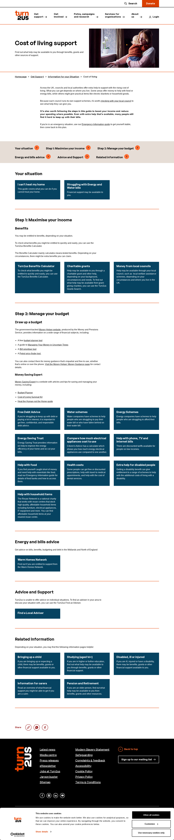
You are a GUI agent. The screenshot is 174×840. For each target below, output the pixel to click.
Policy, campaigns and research (84, 15)
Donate (150, 3)
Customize (150, 824)
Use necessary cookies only (151, 833)
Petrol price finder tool (30, 353)
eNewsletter (48, 766)
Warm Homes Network (32, 559)
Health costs (75, 465)
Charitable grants (78, 266)
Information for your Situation (63, 76)
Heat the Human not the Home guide (35, 401)
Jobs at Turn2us (50, 771)
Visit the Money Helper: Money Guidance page (67, 364)
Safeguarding (84, 755)
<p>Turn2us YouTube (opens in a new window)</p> (62, 795)
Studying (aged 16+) (80, 657)
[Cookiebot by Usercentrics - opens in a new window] (17, 835)
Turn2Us (22, 15)
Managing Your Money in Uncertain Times (48, 345)
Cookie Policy (83, 771)
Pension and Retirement (83, 683)
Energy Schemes (127, 412)
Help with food (27, 465)
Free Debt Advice (29, 412)
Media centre (48, 755)
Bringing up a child (29, 657)
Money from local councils (133, 266)
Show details (42, 831)
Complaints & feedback (90, 760)
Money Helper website (50, 329)
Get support (38, 15)
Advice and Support (70, 157)
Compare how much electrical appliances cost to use (86, 440)
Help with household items (35, 494)
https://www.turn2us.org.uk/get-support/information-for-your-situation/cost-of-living (28, 727)
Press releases (49, 760)
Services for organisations (113, 15)
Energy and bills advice (30, 157)
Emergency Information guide (96, 124)
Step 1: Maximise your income (65, 148)
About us (135, 15)
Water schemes (77, 412)
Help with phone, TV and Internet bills (132, 440)
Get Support (37, 76)
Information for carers (32, 683)
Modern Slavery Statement (92, 749)
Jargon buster (49, 776)
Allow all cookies (151, 815)
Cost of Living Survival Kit (30, 397)
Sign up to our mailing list (136, 759)
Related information (109, 157)
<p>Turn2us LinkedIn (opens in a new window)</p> (55, 795)
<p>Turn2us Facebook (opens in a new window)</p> (42, 795)
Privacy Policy (84, 776)
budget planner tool (33, 340)
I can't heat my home (31, 184)
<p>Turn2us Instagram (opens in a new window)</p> (48, 795)
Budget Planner (25, 393)
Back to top (131, 749)
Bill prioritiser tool (28, 349)
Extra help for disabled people (135, 465)
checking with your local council (116, 101)
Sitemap (45, 782)
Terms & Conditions (88, 782)
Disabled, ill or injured (130, 657)
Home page (21, 76)
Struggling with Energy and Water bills (84, 186)
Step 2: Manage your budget (115, 148)
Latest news (47, 749)
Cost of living (37, 727)
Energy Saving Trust (31, 438)
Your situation (24, 148)
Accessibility (83, 766)
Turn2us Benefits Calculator (36, 266)
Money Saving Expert (25, 382)
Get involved (58, 15)
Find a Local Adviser (31, 613)
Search (132, 3)
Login (156, 16)
